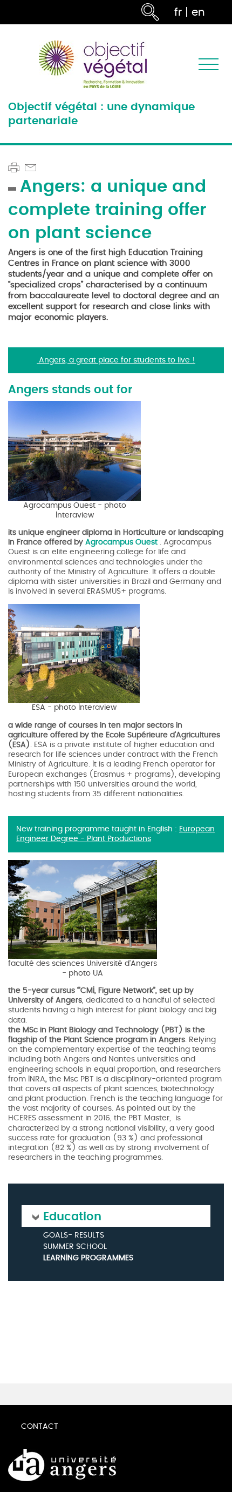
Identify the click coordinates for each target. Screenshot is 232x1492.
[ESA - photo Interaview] (74, 652)
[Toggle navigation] (208, 64)
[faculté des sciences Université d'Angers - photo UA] (82, 907)
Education (72, 1216)
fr (178, 12)
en (198, 12)
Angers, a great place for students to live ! (116, 360)
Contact (39, 1426)
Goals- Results (73, 1236)
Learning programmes (88, 1258)
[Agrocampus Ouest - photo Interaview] (74, 449)
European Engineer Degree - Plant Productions (115, 833)
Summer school (75, 1247)
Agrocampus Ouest (121, 542)
